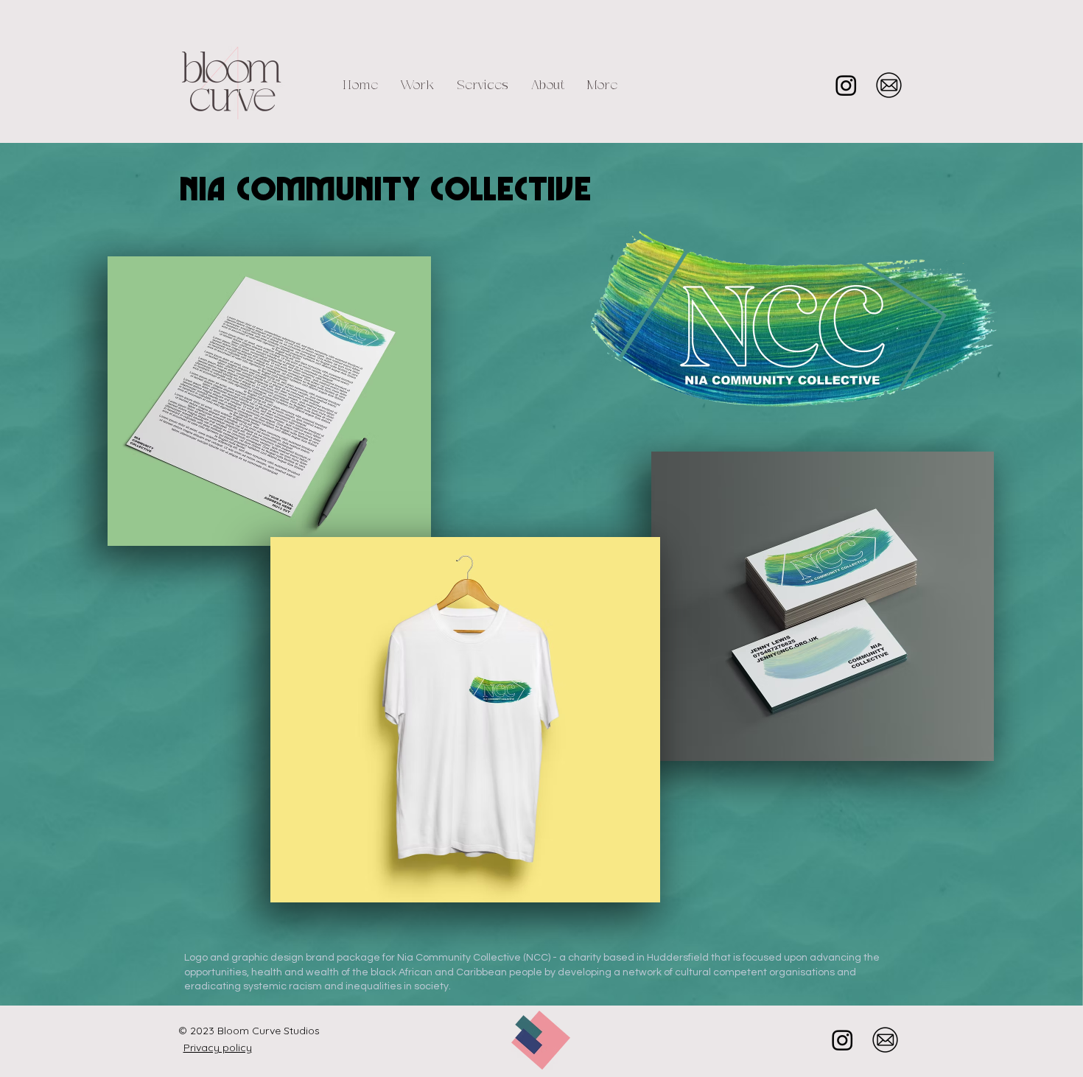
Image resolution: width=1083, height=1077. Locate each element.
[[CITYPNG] (888, 85)
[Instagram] (846, 85)
